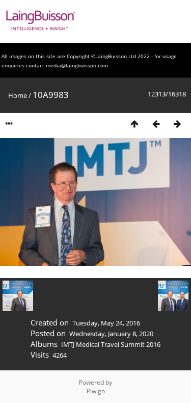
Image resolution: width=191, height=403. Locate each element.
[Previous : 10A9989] (156, 124)
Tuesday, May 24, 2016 (106, 323)
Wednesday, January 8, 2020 (111, 333)
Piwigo (96, 391)
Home (17, 95)
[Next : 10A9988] (177, 124)
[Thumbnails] (134, 124)
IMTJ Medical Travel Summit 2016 (110, 344)
